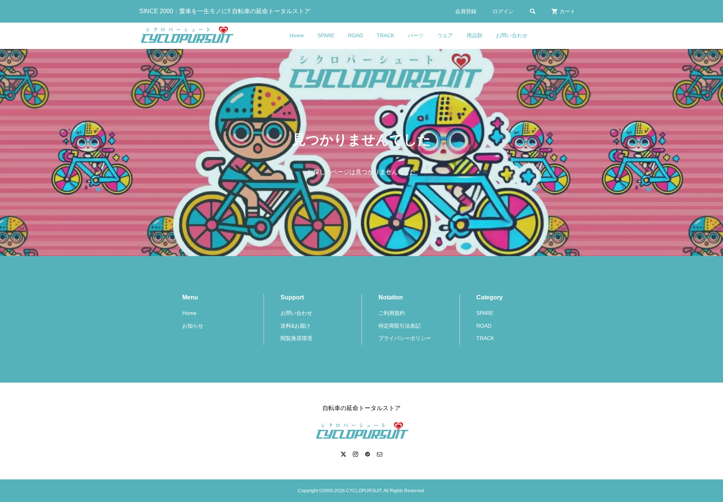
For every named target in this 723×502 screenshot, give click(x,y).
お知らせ (192, 326)
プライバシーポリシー (404, 338)
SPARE (325, 35)
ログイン (503, 11)
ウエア (445, 35)
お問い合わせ (512, 35)
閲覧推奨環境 (296, 338)
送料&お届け (295, 326)
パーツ (416, 35)
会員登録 (465, 11)
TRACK (385, 35)
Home (297, 35)
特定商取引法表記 (399, 326)
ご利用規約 (391, 313)
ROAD (355, 35)
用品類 (474, 35)
